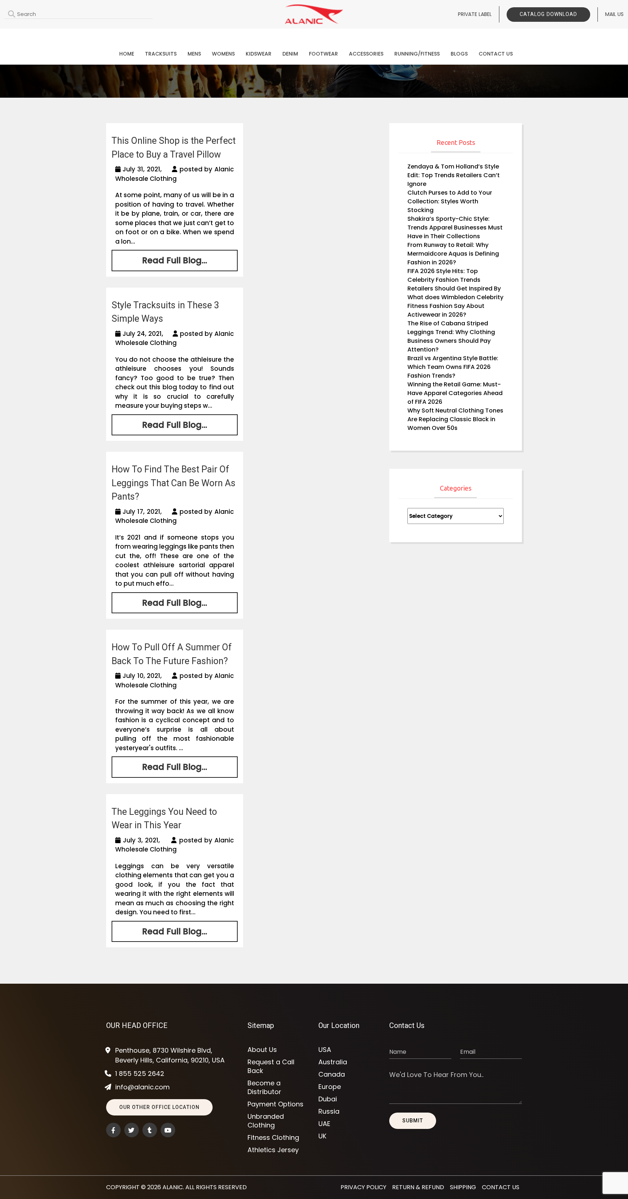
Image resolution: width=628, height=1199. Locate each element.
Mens (194, 53)
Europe (329, 1086)
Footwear (323, 53)
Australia (332, 1062)
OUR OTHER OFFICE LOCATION (159, 1107)
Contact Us (496, 53)
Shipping (463, 1187)
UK (322, 1136)
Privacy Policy (363, 1187)
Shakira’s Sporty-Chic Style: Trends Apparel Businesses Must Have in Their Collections (455, 227)
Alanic (172, 1187)
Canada (331, 1074)
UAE (324, 1123)
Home (126, 53)
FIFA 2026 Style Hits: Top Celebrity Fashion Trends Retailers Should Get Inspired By (454, 280)
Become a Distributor (264, 1087)
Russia (328, 1111)
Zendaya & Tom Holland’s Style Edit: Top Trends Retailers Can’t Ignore (453, 175)
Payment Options (275, 1104)
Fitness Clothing (273, 1137)
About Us (262, 1049)
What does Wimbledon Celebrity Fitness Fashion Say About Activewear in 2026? (455, 306)
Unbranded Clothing (265, 1121)
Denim (290, 53)
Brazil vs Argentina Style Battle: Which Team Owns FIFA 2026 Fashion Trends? (452, 367)
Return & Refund (418, 1187)
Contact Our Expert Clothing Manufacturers (314, 35)
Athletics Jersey (273, 1150)
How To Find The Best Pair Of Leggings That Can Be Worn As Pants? (174, 483)
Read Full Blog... (174, 260)
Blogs (459, 53)
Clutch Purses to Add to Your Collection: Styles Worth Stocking (449, 201)
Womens (223, 53)
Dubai (327, 1099)
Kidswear (258, 53)
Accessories (366, 53)
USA (324, 1049)
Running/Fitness (417, 53)
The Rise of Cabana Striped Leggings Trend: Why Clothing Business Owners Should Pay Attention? (451, 336)
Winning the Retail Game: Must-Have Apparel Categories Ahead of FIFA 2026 (455, 393)
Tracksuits (161, 53)
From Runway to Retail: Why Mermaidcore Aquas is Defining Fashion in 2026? (453, 254)
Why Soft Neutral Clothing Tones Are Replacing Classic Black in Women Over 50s (455, 419)
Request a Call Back (270, 1066)
